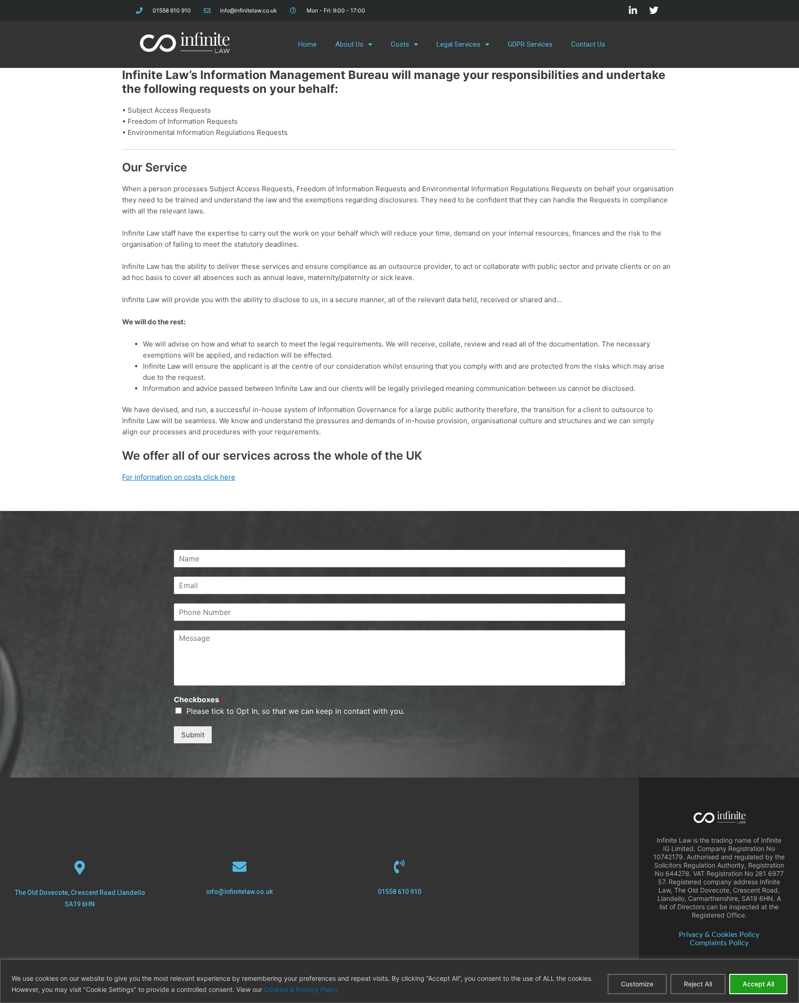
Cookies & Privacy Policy (301, 989)
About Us (349, 44)
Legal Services (458, 44)
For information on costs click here (178, 477)
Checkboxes (199, 699)
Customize (637, 984)
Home (307, 44)
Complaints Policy (719, 943)
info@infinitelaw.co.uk (239, 891)
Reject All (698, 984)
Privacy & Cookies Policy (719, 934)
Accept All (758, 984)
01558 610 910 (399, 891)
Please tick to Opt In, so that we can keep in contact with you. (295, 711)
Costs (400, 44)
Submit (192, 734)
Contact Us (588, 44)
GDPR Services (530, 44)
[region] (399, 981)
